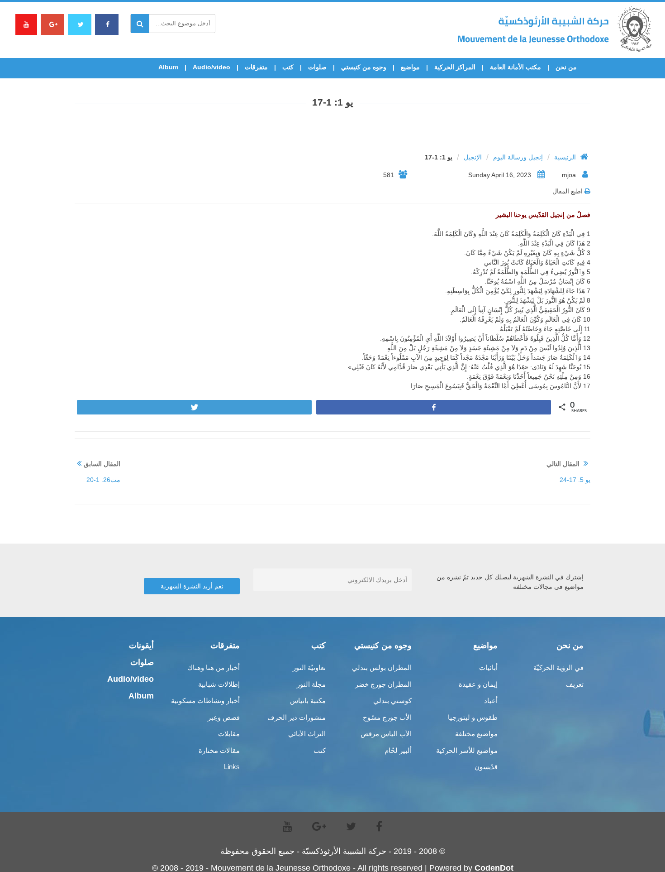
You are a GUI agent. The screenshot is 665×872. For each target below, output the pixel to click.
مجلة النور (311, 684)
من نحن (566, 67)
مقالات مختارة (219, 750)
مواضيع (410, 67)
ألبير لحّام (398, 750)
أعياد (491, 700)
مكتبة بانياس (308, 700)
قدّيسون (486, 767)
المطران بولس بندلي (382, 667)
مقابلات (229, 733)
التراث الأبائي (307, 733)
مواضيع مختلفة (476, 733)
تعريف (575, 684)
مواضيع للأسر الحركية (467, 750)
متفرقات (256, 67)
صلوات (317, 67)
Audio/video (211, 67)
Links (232, 767)
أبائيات (488, 667)
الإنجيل (473, 157)
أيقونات (141, 645)
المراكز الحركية (454, 67)
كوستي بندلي (392, 700)
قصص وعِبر (224, 717)
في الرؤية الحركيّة (558, 667)
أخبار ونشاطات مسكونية (205, 700)
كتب (288, 67)
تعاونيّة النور (309, 667)
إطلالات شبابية (219, 684)
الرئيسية (565, 157)
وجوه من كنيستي (363, 67)
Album (168, 67)
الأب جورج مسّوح (387, 717)
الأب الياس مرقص (386, 733)
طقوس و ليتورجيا (473, 717)
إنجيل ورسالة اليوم (518, 157)
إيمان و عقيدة (478, 684)
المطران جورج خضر (383, 684)
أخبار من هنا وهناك (213, 667)
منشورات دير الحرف (296, 717)
